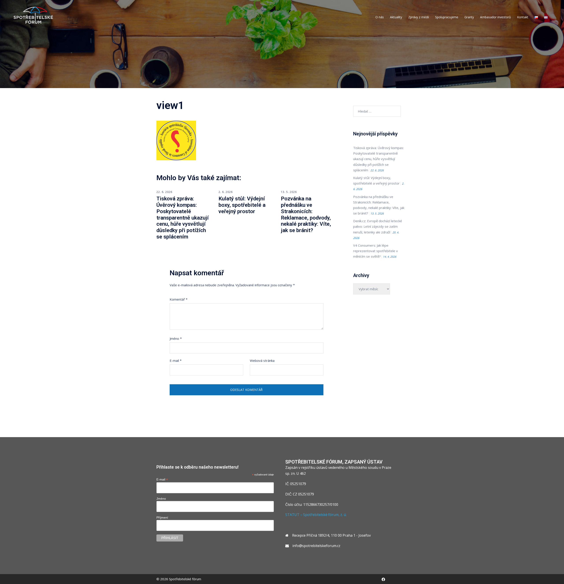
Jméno (176, 338)
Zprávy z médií (418, 17)
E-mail (176, 360)
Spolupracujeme (446, 17)
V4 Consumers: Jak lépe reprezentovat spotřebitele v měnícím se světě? (375, 251)
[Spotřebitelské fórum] (33, 15)
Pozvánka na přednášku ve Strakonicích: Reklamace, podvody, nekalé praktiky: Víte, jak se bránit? (306, 214)
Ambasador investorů (495, 17)
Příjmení (162, 517)
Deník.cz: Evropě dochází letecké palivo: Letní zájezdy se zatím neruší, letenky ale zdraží (377, 226)
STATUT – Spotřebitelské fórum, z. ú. (316, 514)
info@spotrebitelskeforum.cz (316, 545)
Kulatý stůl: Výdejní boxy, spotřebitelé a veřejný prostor (242, 205)
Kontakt (522, 17)
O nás (379, 17)
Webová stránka (262, 360)
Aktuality (396, 17)
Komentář (178, 299)
